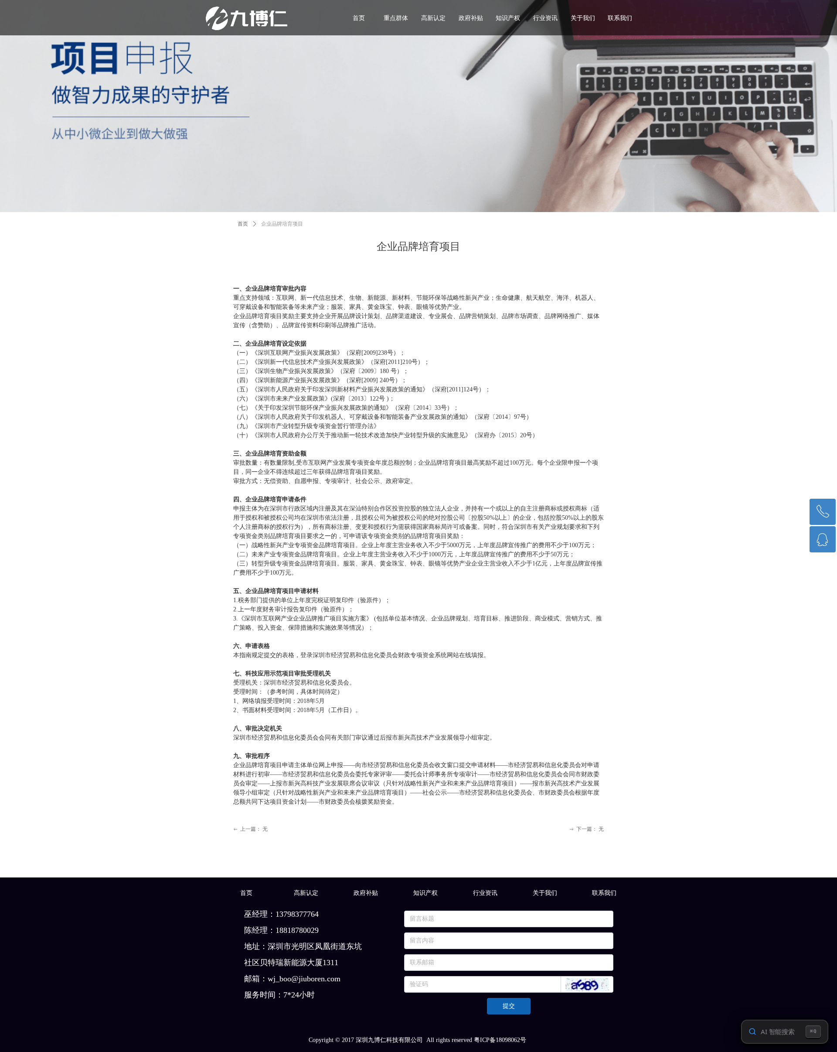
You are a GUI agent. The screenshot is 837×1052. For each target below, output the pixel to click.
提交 (509, 1006)
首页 (243, 224)
